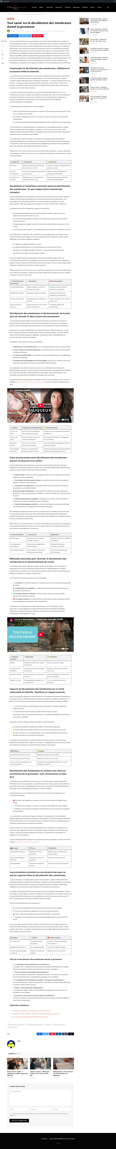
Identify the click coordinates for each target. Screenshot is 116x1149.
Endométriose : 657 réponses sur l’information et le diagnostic (63, 1073)
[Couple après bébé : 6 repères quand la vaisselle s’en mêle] (84, 80)
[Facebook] (2, 45)
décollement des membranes (35, 1024)
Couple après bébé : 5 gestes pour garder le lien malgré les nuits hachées (99, 20)
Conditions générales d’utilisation (62, 1138)
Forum (99, 7)
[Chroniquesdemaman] (17, 7)
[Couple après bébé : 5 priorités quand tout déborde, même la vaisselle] (84, 60)
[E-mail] (2, 63)
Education (59, 7)
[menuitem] (1, 1)
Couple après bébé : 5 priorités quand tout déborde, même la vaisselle (99, 59)
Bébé (41, 7)
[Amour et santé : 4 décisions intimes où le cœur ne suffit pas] (40, 1063)
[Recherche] (108, 7)
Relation (85, 7)
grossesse (48, 1024)
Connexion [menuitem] (6, 1)
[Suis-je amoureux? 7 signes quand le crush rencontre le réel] (84, 98)
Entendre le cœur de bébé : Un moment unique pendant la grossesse (36, 1014)
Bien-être (50, 7)
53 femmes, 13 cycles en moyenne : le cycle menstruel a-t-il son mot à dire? (99, 69)
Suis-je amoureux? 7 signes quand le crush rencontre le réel (98, 98)
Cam (14, 31)
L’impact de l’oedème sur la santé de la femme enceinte (32, 1011)
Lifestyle (67, 7)
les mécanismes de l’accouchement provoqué (31, 382)
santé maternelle (12, 1027)
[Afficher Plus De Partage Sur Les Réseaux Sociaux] (45, 35)
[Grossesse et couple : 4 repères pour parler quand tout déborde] (17, 1063)
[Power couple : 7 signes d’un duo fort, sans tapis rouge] (84, 41)
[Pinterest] (2, 58)
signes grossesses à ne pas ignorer (27, 842)
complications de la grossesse (16, 1024)
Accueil (34, 7)
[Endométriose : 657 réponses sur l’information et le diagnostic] (63, 1063)
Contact (44, 1138)
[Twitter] (2, 50)
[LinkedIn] (2, 54)
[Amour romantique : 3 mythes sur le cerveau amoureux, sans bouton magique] (84, 31)
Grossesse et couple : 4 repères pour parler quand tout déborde (17, 1073)
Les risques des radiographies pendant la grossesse (31, 1017)
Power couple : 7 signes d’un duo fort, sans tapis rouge (98, 40)
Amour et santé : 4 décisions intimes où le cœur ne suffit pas (39, 1073)
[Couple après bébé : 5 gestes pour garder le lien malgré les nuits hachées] (84, 21)
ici (52, 433)
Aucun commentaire (47, 31)
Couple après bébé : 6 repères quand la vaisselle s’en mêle (99, 79)
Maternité (76, 7)
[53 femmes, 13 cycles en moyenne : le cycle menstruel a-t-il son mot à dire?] (84, 70)
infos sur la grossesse (59, 1024)
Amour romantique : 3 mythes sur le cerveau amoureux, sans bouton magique (99, 30)
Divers (93, 7)
